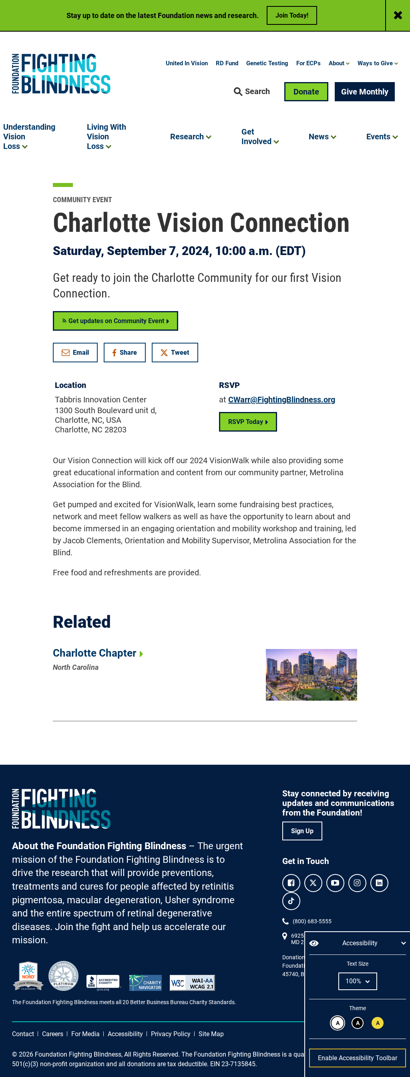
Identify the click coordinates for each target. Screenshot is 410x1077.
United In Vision (187, 63)
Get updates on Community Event (115, 321)
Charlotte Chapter (94, 653)
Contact (23, 1034)
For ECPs (308, 63)
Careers (52, 1034)
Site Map (211, 1034)
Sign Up (302, 831)
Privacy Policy (171, 1034)
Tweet (180, 352)
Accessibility (125, 1034)
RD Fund (227, 63)
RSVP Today (245, 422)
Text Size (357, 963)
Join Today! (291, 15)
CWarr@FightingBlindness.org (281, 399)
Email (81, 352)
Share (128, 354)
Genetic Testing (267, 63)
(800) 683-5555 (312, 921)
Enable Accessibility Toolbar (357, 1058)
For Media (85, 1034)
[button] (252, 91)
